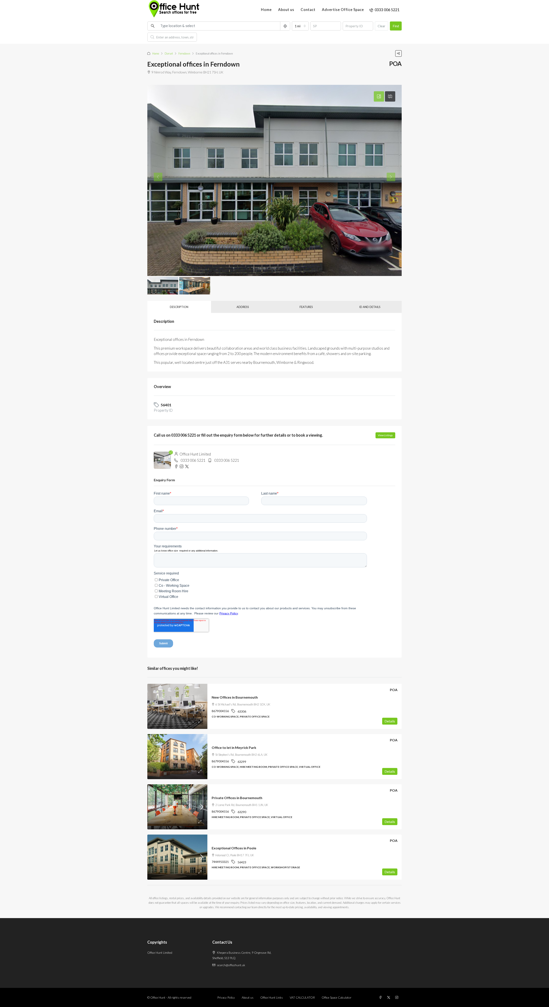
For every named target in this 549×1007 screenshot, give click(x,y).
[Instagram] (397, 997)
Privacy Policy (226, 997)
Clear (381, 26)
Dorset (169, 53)
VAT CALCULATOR (302, 997)
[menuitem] (384, 9)
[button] (398, 53)
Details (390, 721)
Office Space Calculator (336, 997)
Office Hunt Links (271, 997)
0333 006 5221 (193, 460)
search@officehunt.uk (231, 965)
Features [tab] (306, 307)
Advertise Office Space (343, 9)
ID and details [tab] (369, 307)
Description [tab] (179, 307)
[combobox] (300, 25)
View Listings (385, 435)
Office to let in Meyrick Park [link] (234, 747)
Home (266, 9)
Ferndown (184, 53)
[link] (177, 706)
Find (396, 26)
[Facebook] (381, 997)
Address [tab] (243, 307)
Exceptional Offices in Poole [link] (234, 848)
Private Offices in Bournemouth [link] (237, 798)
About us (286, 9)
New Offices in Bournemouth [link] (235, 697)
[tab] (379, 96)
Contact (308, 9)
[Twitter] (389, 997)
